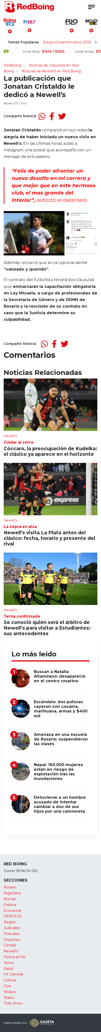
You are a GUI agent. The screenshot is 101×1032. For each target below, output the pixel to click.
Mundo (10, 899)
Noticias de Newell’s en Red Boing (51, 71)
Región (10, 922)
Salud (8, 968)
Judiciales (12, 928)
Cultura (10, 980)
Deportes (12, 939)
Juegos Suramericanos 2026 (67, 42)
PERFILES (13, 916)
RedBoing (12, 65)
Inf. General (13, 974)
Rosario (10, 887)
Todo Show (13, 1003)
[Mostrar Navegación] (91, 7)
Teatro (9, 997)
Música (10, 992)
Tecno (9, 963)
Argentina (12, 893)
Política (10, 905)
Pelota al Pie (14, 957)
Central (10, 945)
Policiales (11, 934)
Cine (7, 986)
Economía (12, 910)
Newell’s (11, 951)
